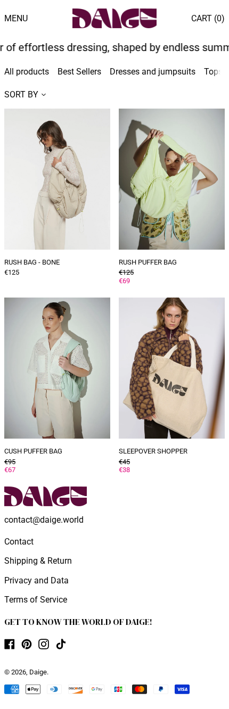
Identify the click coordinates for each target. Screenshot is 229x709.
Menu (16, 18)
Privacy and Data (36, 580)
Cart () (208, 18)
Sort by (21, 94)
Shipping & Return (38, 561)
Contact (19, 542)
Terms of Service (35, 600)
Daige (38, 672)
